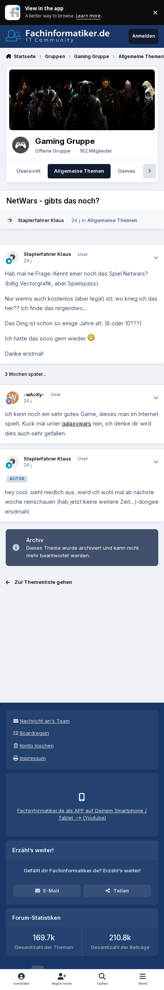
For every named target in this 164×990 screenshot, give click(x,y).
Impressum (33, 758)
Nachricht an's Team (45, 721)
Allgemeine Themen (112, 220)
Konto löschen (37, 745)
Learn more (13, 12)
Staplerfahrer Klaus (41, 220)
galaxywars (76, 423)
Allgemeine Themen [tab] (79, 171)
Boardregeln (34, 733)
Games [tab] (126, 171)
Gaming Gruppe (65, 141)
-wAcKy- (34, 394)
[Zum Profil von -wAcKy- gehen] (12, 397)
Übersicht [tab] (28, 171)
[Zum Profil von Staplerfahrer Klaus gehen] (10, 220)
